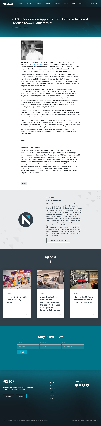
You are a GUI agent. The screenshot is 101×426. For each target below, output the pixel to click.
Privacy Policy (7, 420)
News (73, 3)
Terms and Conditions (18, 420)
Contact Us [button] (92, 4)
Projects (48, 3)
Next (22, 352)
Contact (8, 396)
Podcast (81, 3)
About (20, 3)
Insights (66, 3)
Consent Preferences (41, 420)
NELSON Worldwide (36, 64)
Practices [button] (29, 3)
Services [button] (38, 3)
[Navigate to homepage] (8, 3)
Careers (21, 396)
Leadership (57, 3)
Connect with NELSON (58, 240)
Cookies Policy (30, 420)
